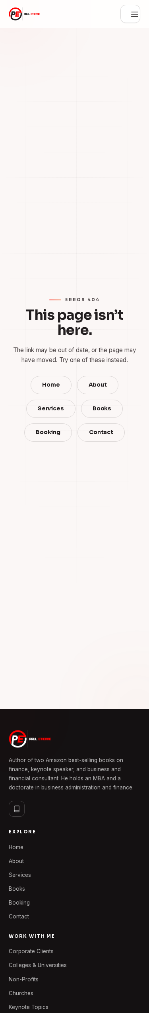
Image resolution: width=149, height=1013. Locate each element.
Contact (101, 432)
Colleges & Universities (38, 965)
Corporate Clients (31, 951)
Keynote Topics (28, 1007)
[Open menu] (130, 14)
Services (51, 408)
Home (51, 384)
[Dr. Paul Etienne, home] (24, 14)
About (98, 384)
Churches (21, 993)
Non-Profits (24, 979)
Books (102, 408)
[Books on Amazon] (17, 809)
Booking (48, 432)
